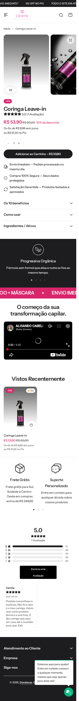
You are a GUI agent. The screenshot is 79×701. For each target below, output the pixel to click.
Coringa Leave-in (25, 108)
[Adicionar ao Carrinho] (31, 425)
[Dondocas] (22, 15)
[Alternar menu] (6, 15)
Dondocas (26, 682)
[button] (31, 280)
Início (7, 28)
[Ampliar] (26, 65)
